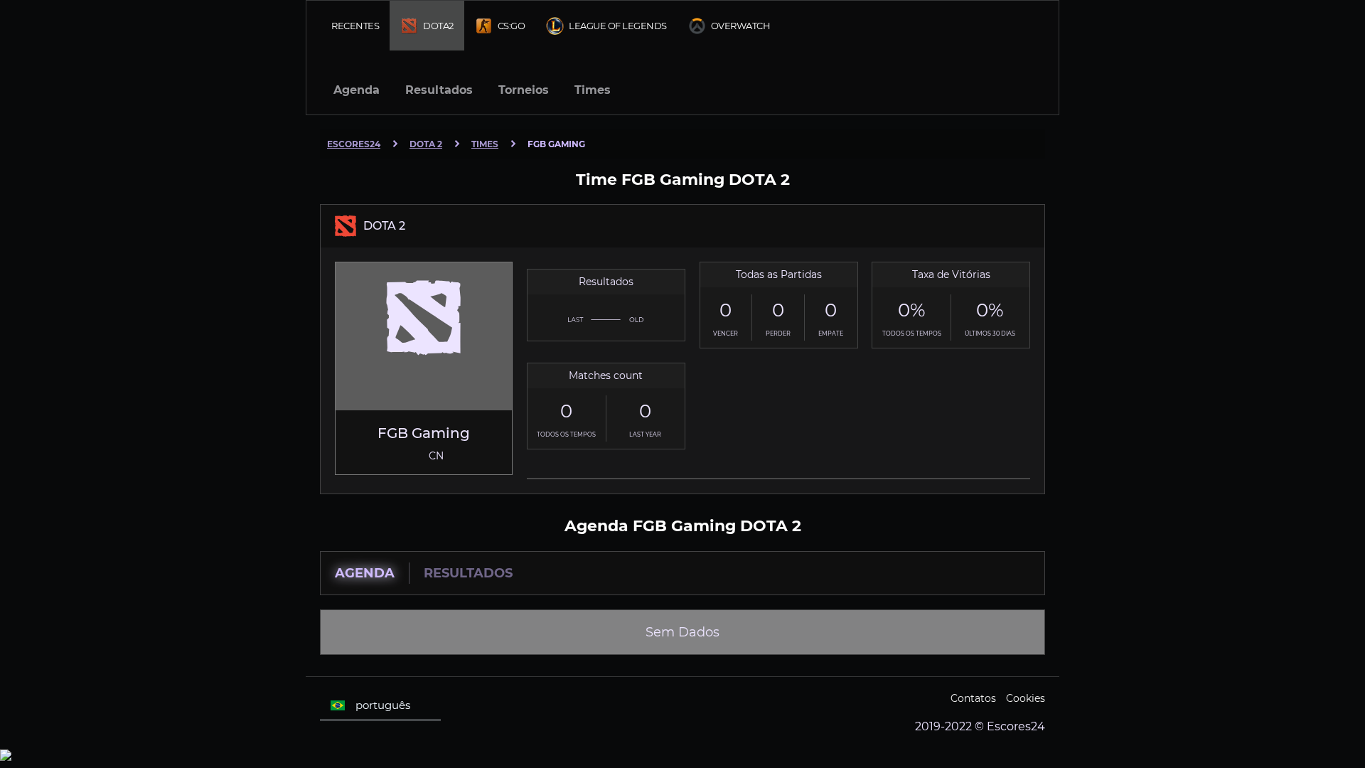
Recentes (355, 25)
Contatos (973, 698)
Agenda (356, 90)
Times (592, 90)
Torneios (523, 90)
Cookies (1025, 698)
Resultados (439, 90)
